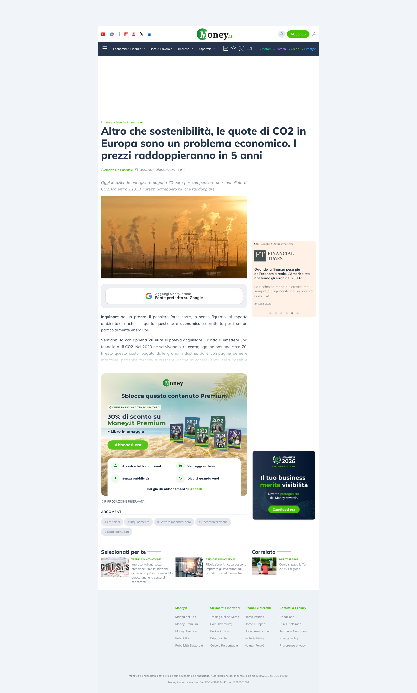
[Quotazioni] (225, 49)
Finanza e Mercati (258, 608)
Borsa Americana (257, 631)
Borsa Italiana (254, 617)
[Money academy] (233, 49)
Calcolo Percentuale (224, 645)
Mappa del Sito (185, 617)
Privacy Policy (289, 638)
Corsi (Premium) (221, 624)
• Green (293, 49)
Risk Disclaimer (290, 624)
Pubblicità (182, 638)
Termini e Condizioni (293, 631)
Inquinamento (139, 522)
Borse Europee (255, 624)
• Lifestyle (309, 49)
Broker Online (219, 631)
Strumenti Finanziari (225, 608)
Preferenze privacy (293, 645)
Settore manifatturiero (175, 522)
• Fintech (279, 49)
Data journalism (118, 532)
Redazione (287, 617)
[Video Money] (249, 49)
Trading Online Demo (224, 617)
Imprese (106, 122)
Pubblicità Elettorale (189, 645)
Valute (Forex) (254, 645)
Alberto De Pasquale (118, 170)
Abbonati (298, 34)
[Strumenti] (241, 49)
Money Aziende (186, 631)
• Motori (265, 49)
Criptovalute (218, 638)
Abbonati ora (128, 445)
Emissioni (113, 522)
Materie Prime (254, 638)
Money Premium (186, 624)
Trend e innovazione (130, 122)
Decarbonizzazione (214, 522)
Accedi (196, 489)
